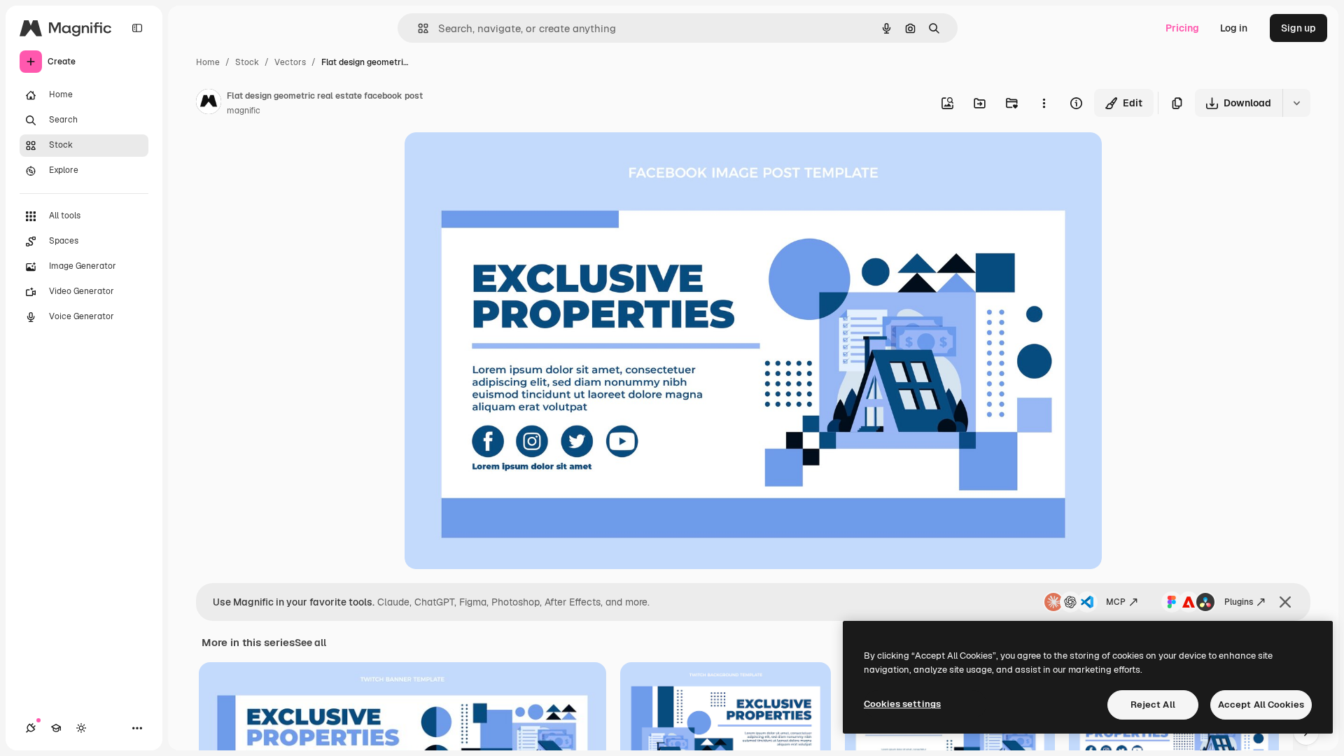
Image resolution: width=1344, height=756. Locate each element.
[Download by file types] (1296, 103)
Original (494, 159)
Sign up (1298, 28)
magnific (243, 110)
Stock (247, 62)
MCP (1116, 602)
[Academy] (56, 728)
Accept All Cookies (1261, 704)
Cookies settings (902, 704)
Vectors (290, 62)
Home (208, 62)
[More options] (1044, 103)
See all (310, 642)
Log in (1233, 28)
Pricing (1182, 28)
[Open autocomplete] (417, 28)
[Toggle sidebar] (137, 28)
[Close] (1285, 602)
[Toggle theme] (81, 728)
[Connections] (31, 728)
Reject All (1152, 704)
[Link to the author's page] (208, 103)
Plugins (1238, 602)
